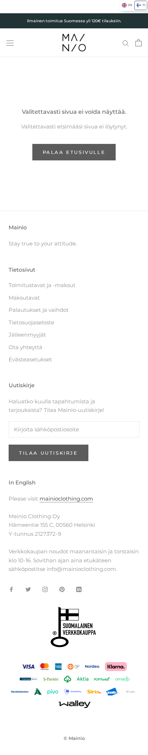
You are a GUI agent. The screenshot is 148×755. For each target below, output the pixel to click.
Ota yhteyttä (25, 347)
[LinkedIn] (79, 589)
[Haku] (125, 42)
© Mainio (74, 738)
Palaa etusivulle (74, 152)
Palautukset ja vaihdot (39, 309)
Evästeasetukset (30, 359)
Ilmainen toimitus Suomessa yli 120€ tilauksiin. (74, 20)
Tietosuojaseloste (31, 322)
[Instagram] (45, 589)
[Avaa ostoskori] (138, 42)
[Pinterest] (62, 589)
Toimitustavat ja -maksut (42, 285)
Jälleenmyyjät (27, 334)
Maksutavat (24, 297)
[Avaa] (10, 43)
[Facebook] (11, 589)
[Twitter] (28, 589)
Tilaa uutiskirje (48, 453)
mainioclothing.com (66, 498)
